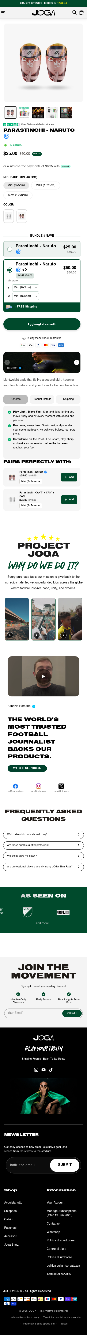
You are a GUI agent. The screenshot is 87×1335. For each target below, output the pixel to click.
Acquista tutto (13, 1202)
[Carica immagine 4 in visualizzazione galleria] (52, 112)
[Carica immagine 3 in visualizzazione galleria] (38, 112)
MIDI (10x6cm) (46, 185)
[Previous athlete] (7, 362)
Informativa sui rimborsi (54, 1311)
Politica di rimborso (59, 1257)
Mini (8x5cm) (16, 185)
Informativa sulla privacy (25, 1317)
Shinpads (10, 1211)
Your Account (55, 1202)
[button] (3, 12)
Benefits (16, 399)
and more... (43, 923)
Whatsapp (53, 1232)
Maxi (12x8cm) (18, 195)
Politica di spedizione (61, 1240)
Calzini (8, 1219)
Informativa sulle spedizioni (39, 1324)
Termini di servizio (59, 1274)
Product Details (42, 399)
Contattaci (53, 1223)
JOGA (32, 1311)
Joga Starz (11, 1245)
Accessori (10, 1236)
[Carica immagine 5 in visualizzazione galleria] (66, 112)
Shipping (68, 399)
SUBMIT (72, 1013)
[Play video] (10, 635)
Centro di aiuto (56, 1249)
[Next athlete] (76, 362)
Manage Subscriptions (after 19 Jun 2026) (61, 1213)
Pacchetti (10, 1228)
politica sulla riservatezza (63, 1266)
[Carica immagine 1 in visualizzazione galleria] (10, 112)
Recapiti (63, 1324)
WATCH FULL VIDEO (27, 768)
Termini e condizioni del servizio (61, 1317)
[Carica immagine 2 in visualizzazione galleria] (24, 112)
